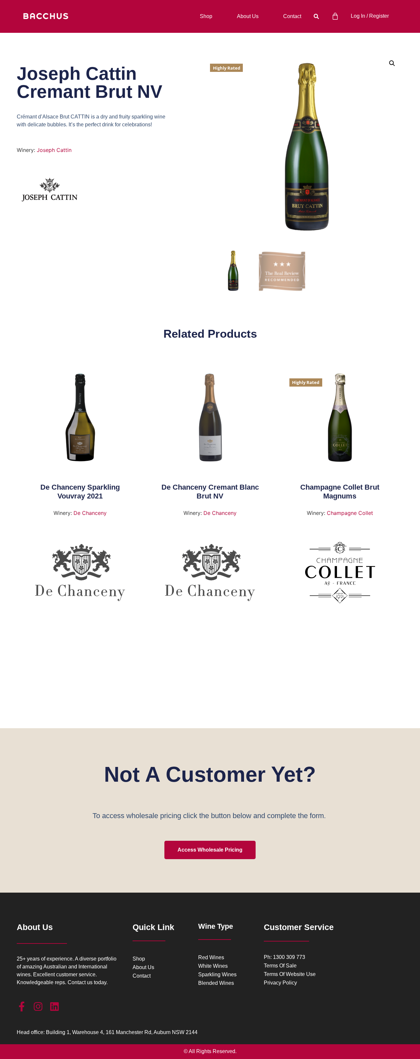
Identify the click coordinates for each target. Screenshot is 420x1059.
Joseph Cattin (54, 150)
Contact (292, 16)
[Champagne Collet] (340, 575)
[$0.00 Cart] (335, 16)
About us (248, 16)
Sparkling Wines (217, 974)
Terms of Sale (280, 965)
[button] (316, 16)
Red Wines (211, 957)
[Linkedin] (54, 1006)
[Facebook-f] (22, 1006)
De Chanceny (90, 513)
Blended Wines (216, 983)
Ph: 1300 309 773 (284, 957)
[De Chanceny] (80, 575)
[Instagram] (38, 1006)
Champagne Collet (350, 513)
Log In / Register (370, 16)
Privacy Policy (280, 982)
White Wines (213, 966)
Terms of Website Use (290, 974)
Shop (206, 16)
